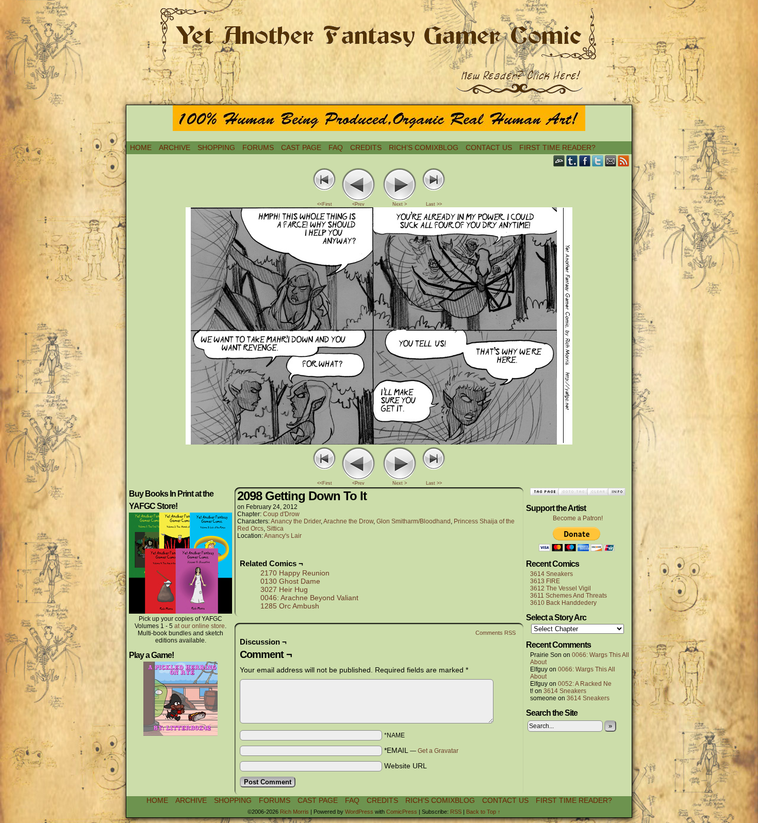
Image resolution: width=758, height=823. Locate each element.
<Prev (358, 204)
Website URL (405, 766)
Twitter (597, 160)
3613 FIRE (545, 581)
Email (610, 160)
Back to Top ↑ (483, 812)
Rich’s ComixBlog (423, 147)
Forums (258, 147)
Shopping (216, 147)
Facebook (585, 160)
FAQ (335, 147)
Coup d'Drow (281, 514)
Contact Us (489, 147)
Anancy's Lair (283, 535)
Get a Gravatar (438, 750)
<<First (324, 204)
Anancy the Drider (296, 521)
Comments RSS (495, 633)
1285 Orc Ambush (289, 606)
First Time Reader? (557, 147)
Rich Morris (294, 812)
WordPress (359, 812)
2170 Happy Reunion (294, 573)
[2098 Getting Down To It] (379, 442)
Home (141, 147)
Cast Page (301, 147)
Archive (174, 147)
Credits (366, 147)
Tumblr (572, 160)
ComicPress (401, 812)
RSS (623, 160)
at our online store (199, 626)
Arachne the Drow (348, 521)
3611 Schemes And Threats (568, 595)
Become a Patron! (578, 518)
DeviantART (559, 160)
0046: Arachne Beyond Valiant (309, 598)
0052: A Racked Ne (585, 683)
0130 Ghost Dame (290, 581)
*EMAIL (421, 750)
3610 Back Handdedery (563, 602)
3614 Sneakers (551, 574)
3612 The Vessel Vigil (560, 588)
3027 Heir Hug (284, 589)
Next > (399, 204)
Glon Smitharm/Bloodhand (413, 521)
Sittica (275, 528)
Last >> (434, 204)
